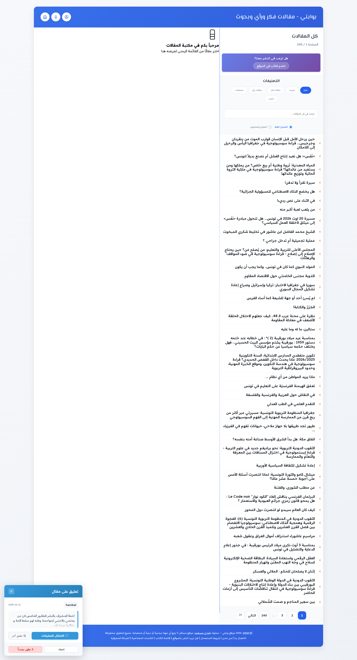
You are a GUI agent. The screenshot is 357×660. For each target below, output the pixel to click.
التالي (252, 615)
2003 (246, 633)
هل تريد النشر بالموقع (185, 638)
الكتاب (271, 99)
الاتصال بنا (240, 638)
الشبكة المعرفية (120, 638)
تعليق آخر (17, 635)
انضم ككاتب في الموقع (271, 66)
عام (306, 90)
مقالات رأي (257, 90)
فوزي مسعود (202, 633)
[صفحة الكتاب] (55, 16)
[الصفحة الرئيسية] (45, 16)
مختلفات (239, 90)
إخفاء (61, 649)
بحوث (292, 90)
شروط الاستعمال (210, 638)
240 (264, 615)
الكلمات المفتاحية (142, 638)
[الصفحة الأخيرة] (240, 615)
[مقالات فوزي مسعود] (66, 16)
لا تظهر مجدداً (25, 649)
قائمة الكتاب (163, 638)
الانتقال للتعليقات (52, 635)
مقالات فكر (276, 90)
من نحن (227, 638)
